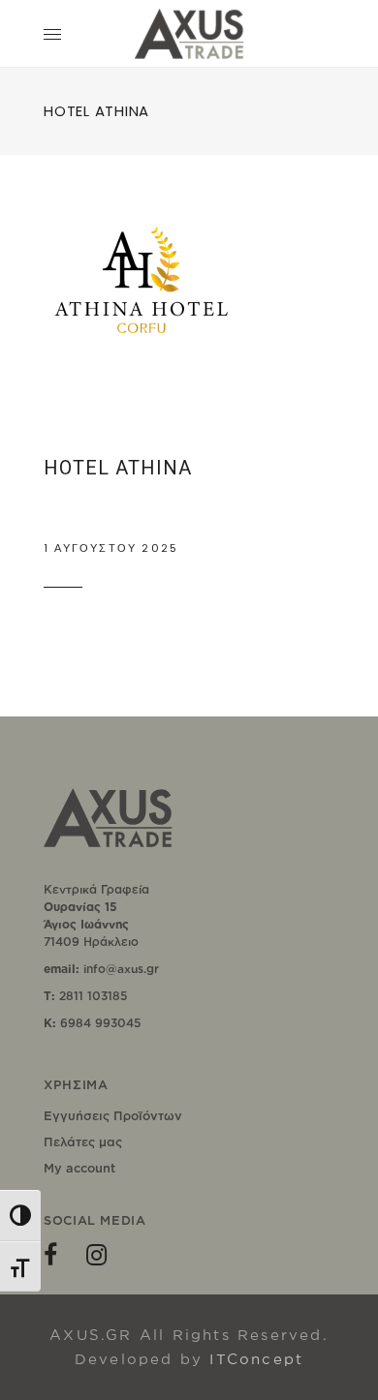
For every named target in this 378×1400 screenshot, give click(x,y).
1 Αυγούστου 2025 (111, 548)
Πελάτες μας (83, 1141)
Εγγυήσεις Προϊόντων (113, 1115)
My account (79, 1167)
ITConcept (256, 1359)
